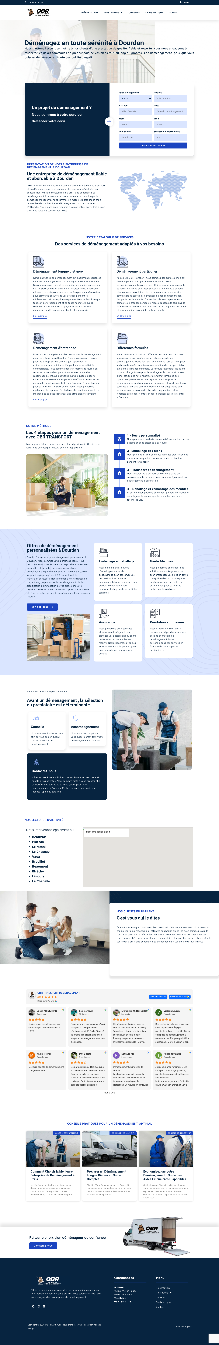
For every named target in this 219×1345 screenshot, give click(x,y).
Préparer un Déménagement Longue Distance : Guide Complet (106, 1175)
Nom (121, 118)
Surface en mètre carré (167, 131)
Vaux (36, 856)
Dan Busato (85, 1053)
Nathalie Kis (127, 1053)
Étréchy (38, 871)
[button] (185, 12)
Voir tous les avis (158, 996)
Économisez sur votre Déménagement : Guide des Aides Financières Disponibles (164, 1175)
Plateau (38, 842)
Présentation (89, 12)
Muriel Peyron (44, 1053)
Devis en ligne (154, 12)
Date (156, 105)
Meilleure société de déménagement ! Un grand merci (46, 1069)
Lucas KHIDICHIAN (47, 1011)
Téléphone (125, 131)
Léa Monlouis (86, 1011)
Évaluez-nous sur (178, 996)
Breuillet (38, 861)
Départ (158, 92)
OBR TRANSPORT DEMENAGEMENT (58, 993)
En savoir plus (40, 316)
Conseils (134, 12)
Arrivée (123, 105)
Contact (174, 12)
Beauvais (39, 837)
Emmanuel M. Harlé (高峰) (134, 1011)
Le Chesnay (41, 852)
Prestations (111, 12)
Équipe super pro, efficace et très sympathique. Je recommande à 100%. (44, 1027)
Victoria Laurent (172, 1011)
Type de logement (129, 92)
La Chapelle (41, 881)
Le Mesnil (39, 847)
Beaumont (40, 866)
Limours (38, 876)
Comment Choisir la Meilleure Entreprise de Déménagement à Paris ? (52, 1175)
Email (157, 118)
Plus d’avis (109, 1092)
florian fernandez (172, 1053)
